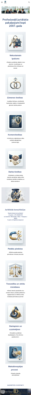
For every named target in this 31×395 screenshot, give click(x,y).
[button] (2, 2)
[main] (15, 22)
